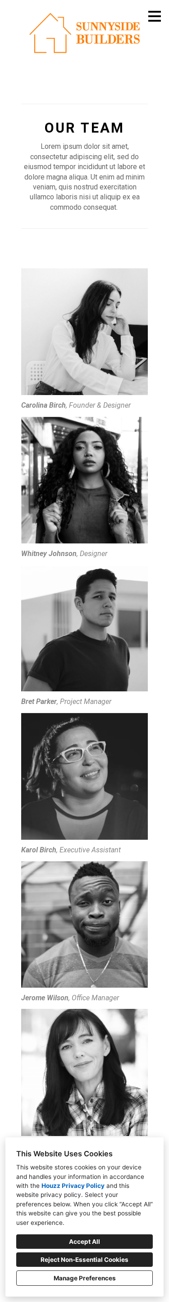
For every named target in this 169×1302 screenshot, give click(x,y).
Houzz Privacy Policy (73, 1185)
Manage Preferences (85, 1278)
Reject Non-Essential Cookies (84, 1259)
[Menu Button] (155, 16)
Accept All (84, 1241)
